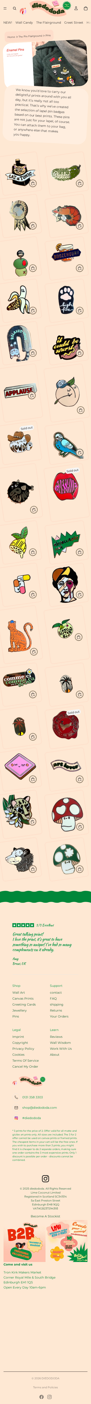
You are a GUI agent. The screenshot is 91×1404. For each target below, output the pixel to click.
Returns (56, 1010)
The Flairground (48, 23)
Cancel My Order (25, 1067)
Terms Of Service (25, 1061)
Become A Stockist (45, 1216)
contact (56, 993)
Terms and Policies (45, 1387)
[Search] (14, 8)
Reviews (56, 1037)
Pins (15, 1016)
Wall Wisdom (60, 1043)
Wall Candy (24, 23)
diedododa (50, 1378)
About (54, 1055)
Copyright (20, 1043)
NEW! (7, 23)
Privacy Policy (23, 1049)
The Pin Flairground (30, 36)
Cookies (18, 1055)
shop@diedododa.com (39, 1108)
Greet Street (73, 23)
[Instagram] (49, 1397)
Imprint (18, 1037)
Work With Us (61, 1049)
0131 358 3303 (32, 1097)
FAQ (53, 998)
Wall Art (18, 993)
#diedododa (31, 1118)
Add (36, 182)
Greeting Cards (24, 1004)
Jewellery (19, 1010)
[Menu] (5, 8)
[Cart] (86, 8)
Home (11, 37)
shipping (56, 1004)
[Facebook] (41, 1397)
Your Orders (59, 1016)
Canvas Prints (23, 998)
